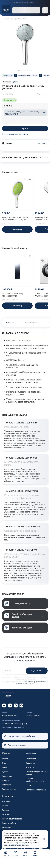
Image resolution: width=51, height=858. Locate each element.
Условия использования (24, 684)
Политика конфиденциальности (35, 682)
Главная (6, 856)
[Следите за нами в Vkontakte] (10, 705)
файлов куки (22, 843)
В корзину (17, 229)
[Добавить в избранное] (25, 179)
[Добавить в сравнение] (45, 94)
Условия (41, 143)
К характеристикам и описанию (15, 134)
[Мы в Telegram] (4, 705)
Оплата (5, 806)
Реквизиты (6, 827)
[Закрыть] (44, 839)
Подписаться (36, 671)
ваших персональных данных (16, 845)
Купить (25, 128)
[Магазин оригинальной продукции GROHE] (6, 9)
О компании (31, 759)
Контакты (30, 767)
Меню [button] (25, 856)
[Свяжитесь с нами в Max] (16, 705)
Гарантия (6, 814)
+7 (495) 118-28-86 (9, 715)
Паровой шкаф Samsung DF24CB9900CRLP (12, 295)
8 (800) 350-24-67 (34, 715)
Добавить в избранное (39, 94)
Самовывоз (30, 763)
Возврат (5, 810)
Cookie (28, 785)
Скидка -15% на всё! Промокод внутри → (25, 2)
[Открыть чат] (21, 705)
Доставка (6, 801)
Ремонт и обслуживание (12, 819)
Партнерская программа (36, 790)
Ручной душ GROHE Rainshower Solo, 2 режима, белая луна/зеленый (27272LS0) (15, 218)
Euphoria (15, 82)
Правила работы (9, 823)
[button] (18, 70)
